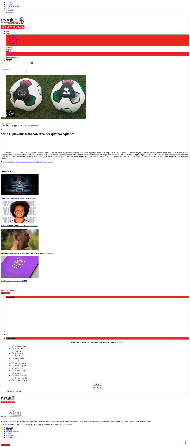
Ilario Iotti (17, 361)
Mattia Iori (17, 373)
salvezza (34, 162)
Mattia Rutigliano (20, 366)
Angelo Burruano (20, 358)
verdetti (50, 162)
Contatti (9, 4)
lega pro (7, 162)
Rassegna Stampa (12, 57)
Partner (8, 8)
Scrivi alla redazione (12, 6)
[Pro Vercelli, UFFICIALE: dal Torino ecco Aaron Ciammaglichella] (20, 222)
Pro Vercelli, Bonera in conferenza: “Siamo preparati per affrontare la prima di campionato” (27, 253)
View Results (97, 388)
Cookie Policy (10, 12)
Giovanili (9, 59)
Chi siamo (9, 2)
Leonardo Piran (19, 348)
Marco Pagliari (19, 356)
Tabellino (14, 41)
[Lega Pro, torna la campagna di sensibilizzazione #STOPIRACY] (20, 195)
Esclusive (9, 49)
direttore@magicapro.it (116, 421)
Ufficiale (14, 35)
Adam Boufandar (20, 363)
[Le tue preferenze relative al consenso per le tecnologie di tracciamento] (185, 442)
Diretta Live (15, 39)
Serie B (8, 51)
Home (8, 32)
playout (18, 162)
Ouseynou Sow (19, 371)
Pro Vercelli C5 (16, 43)
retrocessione (25, 162)
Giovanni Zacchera (20, 380)
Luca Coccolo (18, 353)
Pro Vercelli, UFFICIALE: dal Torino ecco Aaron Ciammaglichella (19, 226)
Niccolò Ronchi (19, 351)
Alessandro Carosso (21, 375)
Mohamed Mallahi (20, 378)
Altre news (14, 45)
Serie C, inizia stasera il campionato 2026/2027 (14, 281)
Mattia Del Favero (20, 346)
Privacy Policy (10, 10)
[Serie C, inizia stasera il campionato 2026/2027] (20, 277)
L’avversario (15, 53)
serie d (45, 162)
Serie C (3, 118)
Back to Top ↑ (5, 293)
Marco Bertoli (18, 368)
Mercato (14, 37)
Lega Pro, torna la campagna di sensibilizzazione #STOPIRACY (18, 198)
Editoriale (9, 47)
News (8, 33)
